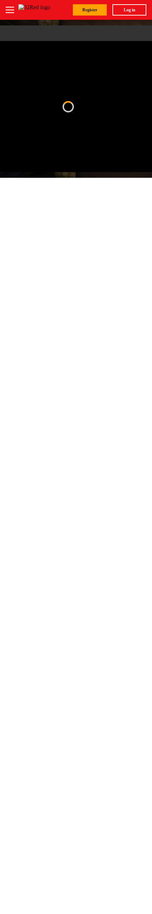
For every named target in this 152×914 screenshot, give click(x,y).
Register (89, 9)
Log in (129, 9)
